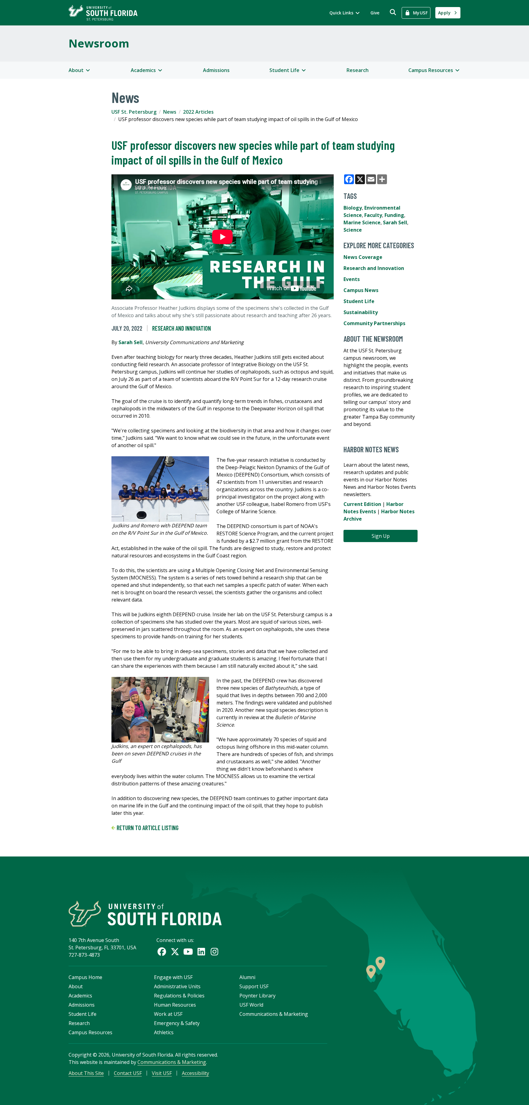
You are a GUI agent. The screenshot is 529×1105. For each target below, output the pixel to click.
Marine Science (362, 222)
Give (374, 13)
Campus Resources (90, 1032)
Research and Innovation (181, 328)
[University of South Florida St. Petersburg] (103, 13)
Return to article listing (146, 827)
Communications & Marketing (273, 1014)
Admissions (216, 70)
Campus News (360, 290)
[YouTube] (188, 951)
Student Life (358, 301)
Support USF (253, 986)
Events (351, 279)
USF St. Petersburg (133, 111)
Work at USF (168, 1014)
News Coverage (362, 257)
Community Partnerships (374, 323)
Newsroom (99, 43)
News (169, 111)
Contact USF (128, 1073)
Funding (394, 215)
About (76, 986)
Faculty (373, 215)
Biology (352, 207)
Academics (80, 995)
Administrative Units (177, 986)
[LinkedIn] (201, 951)
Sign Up (381, 536)
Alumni (247, 977)
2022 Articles (198, 111)
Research (358, 70)
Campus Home (85, 977)
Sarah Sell (130, 342)
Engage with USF (173, 977)
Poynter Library (257, 995)
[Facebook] (161, 951)
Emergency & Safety (177, 1023)
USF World (251, 1004)
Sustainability (360, 312)
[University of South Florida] (145, 914)
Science (352, 229)
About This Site (86, 1073)
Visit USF (162, 1073)
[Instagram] (214, 951)
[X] (175, 951)
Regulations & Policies (179, 995)
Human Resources (175, 1004)
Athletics (164, 1032)
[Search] (393, 12)
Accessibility (195, 1073)
